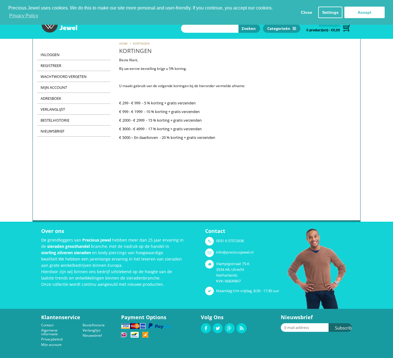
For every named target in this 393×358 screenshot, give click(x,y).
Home (123, 43)
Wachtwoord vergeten (64, 76)
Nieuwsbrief (52, 131)
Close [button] (306, 12)
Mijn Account (54, 87)
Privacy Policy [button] (23, 15)
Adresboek (51, 98)
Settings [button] (330, 12)
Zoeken (248, 28)
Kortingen (141, 43)
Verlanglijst (53, 109)
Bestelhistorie (55, 120)
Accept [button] (364, 12)
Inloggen (50, 54)
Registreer (51, 65)
